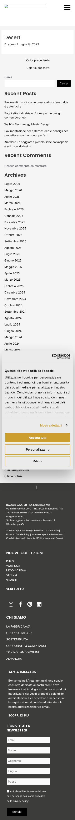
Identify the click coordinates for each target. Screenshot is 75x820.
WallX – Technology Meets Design (27, 124)
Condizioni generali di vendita (20, 538)
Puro (10, 561)
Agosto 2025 (12, 247)
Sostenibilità (17, 639)
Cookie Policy (23, 534)
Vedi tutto (15, 589)
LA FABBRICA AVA (18, 626)
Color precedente (38, 60)
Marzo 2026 (12, 203)
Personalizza (35, 449)
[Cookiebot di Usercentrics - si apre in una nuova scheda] (53, 356)
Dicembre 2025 (14, 222)
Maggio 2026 (13, 190)
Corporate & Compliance (26, 645)
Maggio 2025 (13, 267)
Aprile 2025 (12, 273)
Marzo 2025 (12, 279)
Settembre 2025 (15, 241)
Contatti (59, 538)
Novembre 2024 (15, 299)
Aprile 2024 (12, 343)
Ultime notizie (13, 476)
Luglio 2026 (12, 183)
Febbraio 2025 (14, 286)
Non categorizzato (16, 469)
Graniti (12, 580)
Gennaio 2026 (13, 215)
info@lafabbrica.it (15, 516)
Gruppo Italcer (19, 633)
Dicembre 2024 (14, 292)
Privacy (10, 534)
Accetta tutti (37, 437)
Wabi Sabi (13, 566)
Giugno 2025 (12, 260)
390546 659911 (19, 512)
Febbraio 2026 (14, 209)
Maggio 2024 (13, 337)
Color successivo (37, 68)
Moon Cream (16, 570)
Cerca (8, 77)
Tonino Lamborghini (22, 652)
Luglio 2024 (12, 324)
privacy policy (20, 801)
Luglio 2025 (12, 254)
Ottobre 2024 (13, 305)
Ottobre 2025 (13, 235)
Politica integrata (45, 538)
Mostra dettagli (51, 425)
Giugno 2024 (13, 331)
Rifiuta (37, 461)
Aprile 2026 (12, 196)
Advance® (14, 658)
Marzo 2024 (12, 350)
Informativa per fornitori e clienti (47, 534)
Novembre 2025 (15, 228)
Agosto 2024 (13, 318)
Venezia (11, 575)
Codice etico (52, 530)
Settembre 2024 (15, 311)
